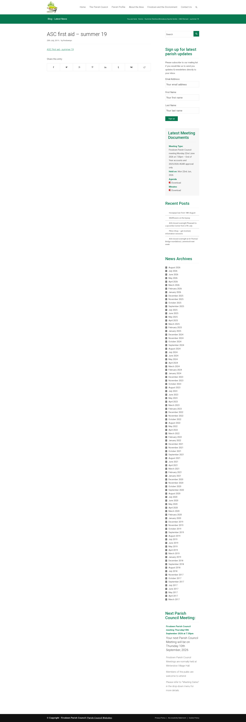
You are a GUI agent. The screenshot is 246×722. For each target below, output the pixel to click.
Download (176, 182)
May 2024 (173, 359)
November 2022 (176, 416)
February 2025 (175, 327)
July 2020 (173, 497)
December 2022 (176, 412)
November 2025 (176, 299)
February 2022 (175, 437)
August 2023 (174, 387)
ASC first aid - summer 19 (60, 49)
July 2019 (173, 539)
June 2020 (173, 500)
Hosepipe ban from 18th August (182, 213)
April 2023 (173, 401)
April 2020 (173, 507)
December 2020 (176, 479)
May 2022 (173, 426)
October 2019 (175, 529)
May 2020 (173, 504)
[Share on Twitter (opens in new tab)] (66, 67)
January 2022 (175, 440)
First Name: (171, 92)
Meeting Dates (190, 682)
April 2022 (173, 430)
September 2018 (176, 564)
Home (140, 19)
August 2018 (174, 567)
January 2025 (175, 331)
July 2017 (173, 585)
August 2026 (174, 267)
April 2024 (173, 363)
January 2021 (175, 476)
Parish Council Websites (99, 718)
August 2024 (174, 348)
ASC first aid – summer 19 (77, 34)
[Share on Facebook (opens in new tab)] (53, 67)
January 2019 (175, 557)
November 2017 (176, 574)
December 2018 (176, 560)
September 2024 (176, 345)
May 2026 (173, 278)
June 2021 (173, 461)
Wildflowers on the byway (179, 218)
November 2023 (176, 380)
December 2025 (176, 296)
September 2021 (176, 454)
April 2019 (173, 550)
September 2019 (176, 532)
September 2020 (176, 490)
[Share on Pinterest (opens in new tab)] (92, 67)
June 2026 (173, 274)
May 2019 (173, 546)
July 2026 (173, 271)
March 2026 (174, 285)
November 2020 (176, 483)
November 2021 (176, 447)
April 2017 (173, 596)
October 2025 (175, 302)
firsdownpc (67, 41)
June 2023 (173, 394)
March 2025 (174, 324)
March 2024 (174, 366)
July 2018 (173, 571)
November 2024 (176, 338)
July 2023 (173, 391)
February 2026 (175, 288)
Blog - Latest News (57, 19)
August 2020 (174, 493)
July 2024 (173, 352)
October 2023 (175, 384)
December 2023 (176, 377)
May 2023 (173, 398)
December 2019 (176, 522)
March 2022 (174, 433)
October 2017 (175, 578)
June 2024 (173, 355)
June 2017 (173, 589)
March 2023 (174, 405)
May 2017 (173, 592)
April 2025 (173, 320)
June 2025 (173, 313)
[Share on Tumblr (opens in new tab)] (118, 67)
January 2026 (175, 292)
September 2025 (176, 306)
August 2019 (174, 536)
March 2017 (174, 599)
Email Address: (172, 79)
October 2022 (175, 419)
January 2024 (175, 373)
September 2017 (176, 581)
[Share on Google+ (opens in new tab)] (79, 67)
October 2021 (175, 451)
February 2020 (175, 514)
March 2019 (174, 553)
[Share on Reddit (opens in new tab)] (144, 67)
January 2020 (175, 518)
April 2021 (173, 465)
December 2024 (176, 334)
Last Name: (171, 105)
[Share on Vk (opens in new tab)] (131, 67)
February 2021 (175, 472)
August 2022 (174, 423)
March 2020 (174, 511)
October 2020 (175, 486)
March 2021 (174, 468)
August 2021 (174, 458)
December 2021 (176, 444)
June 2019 (173, 543)
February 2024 (175, 370)
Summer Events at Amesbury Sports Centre (161, 19)
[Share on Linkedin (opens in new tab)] (105, 67)
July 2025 (173, 310)
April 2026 (173, 281)
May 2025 (173, 317)
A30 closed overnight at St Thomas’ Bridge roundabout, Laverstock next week (181, 241)
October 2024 (175, 341)
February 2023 (175, 409)
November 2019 (176, 525)
